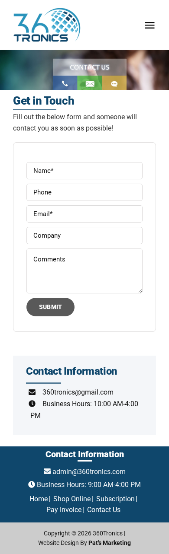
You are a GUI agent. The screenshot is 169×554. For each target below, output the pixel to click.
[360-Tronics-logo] (47, 7)
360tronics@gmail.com (78, 392)
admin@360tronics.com (89, 472)
